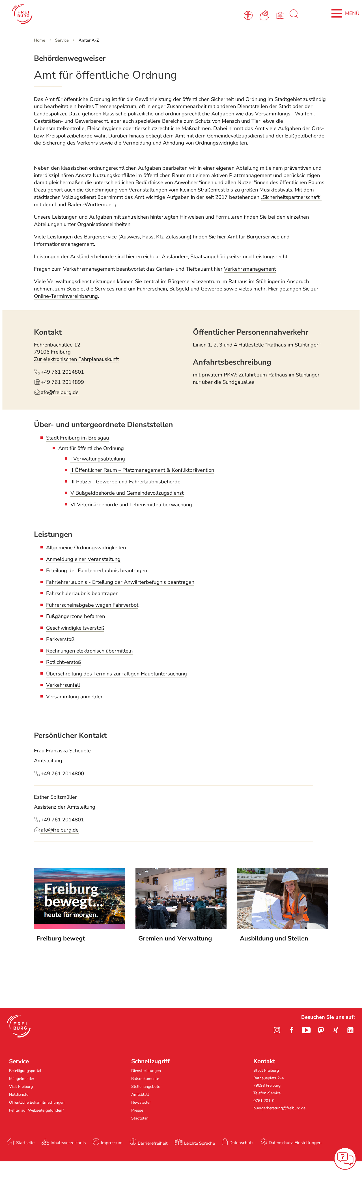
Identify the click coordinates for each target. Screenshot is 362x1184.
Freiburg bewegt (61, 938)
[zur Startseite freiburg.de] (77, 14)
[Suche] (294, 17)
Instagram (276, 1030)
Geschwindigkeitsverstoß (75, 628)
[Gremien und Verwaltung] (181, 927)
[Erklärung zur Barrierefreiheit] (249, 15)
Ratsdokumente (145, 1078)
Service (62, 40)
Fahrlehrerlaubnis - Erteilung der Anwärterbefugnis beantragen (120, 582)
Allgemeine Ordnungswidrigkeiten (86, 547)
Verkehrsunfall (63, 685)
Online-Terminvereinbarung (66, 296)
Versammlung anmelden (75, 696)
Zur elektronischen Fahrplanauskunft (76, 359)
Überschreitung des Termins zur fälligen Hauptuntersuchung (116, 673)
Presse (137, 1110)
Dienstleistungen (146, 1070)
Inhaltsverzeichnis (68, 1143)
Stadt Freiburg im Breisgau (77, 438)
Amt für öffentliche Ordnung (91, 448)
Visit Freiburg (21, 1086)
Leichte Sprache (199, 1143)
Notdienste (18, 1094)
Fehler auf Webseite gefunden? (36, 1110)
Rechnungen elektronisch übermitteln (89, 651)
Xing (335, 1030)
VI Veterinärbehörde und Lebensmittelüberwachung (131, 504)
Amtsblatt (140, 1094)
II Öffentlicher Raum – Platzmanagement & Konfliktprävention (142, 470)
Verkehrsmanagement (250, 269)
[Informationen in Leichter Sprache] (281, 15)
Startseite (25, 1143)
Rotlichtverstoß (63, 662)
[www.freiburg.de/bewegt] (79, 927)
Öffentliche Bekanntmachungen (36, 1102)
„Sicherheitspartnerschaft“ (291, 197)
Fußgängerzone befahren (75, 616)
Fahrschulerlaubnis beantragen (82, 593)
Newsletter (141, 1102)
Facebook (291, 1030)
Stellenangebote (145, 1086)
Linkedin (350, 1030)
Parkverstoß (60, 639)
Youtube (306, 1030)
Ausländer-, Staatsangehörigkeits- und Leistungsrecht (224, 256)
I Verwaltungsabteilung (97, 458)
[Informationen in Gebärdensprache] (265, 15)
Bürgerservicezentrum (194, 281)
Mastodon (321, 1030)
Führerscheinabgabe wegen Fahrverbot (92, 605)
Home (39, 40)
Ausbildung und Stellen (274, 938)
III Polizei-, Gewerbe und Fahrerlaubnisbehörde (125, 481)
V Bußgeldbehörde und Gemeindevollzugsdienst (127, 493)
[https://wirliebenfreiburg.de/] (282, 927)
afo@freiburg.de (60, 830)
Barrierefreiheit (152, 1143)
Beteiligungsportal (25, 1070)
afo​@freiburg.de (60, 392)
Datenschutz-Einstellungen (295, 1143)
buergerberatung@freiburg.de (279, 1108)
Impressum (111, 1143)
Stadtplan (139, 1118)
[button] (19, 1026)
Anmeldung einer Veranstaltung (83, 559)
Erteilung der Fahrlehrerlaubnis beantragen (96, 570)
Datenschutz (241, 1143)
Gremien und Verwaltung (175, 938)
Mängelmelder (21, 1078)
